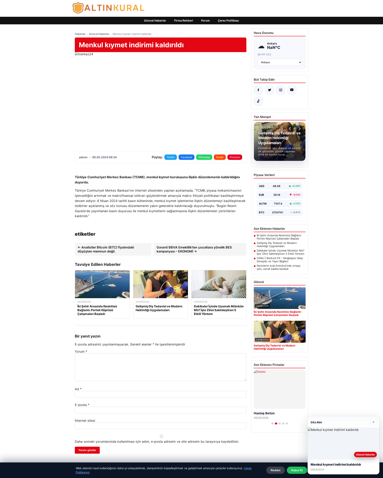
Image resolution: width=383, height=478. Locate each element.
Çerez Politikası (228, 20)
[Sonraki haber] (299, 128)
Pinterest (235, 157)
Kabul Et (297, 470)
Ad (78, 389)
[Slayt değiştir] (272, 424)
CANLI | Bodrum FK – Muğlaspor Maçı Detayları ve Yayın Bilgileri (280, 259)
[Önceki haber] (290, 128)
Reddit (219, 157)
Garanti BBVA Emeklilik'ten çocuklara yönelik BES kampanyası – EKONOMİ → (194, 249)
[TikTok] (258, 101)
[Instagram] (280, 90)
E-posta (82, 405)
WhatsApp (204, 157)
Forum (205, 20)
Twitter (171, 157)
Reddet (275, 470)
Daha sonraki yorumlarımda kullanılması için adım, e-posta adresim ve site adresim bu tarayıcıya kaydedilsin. (157, 441)
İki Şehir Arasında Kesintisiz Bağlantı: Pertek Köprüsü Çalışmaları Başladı (279, 237)
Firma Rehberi (183, 20)
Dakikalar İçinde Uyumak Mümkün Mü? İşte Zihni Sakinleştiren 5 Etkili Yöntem (280, 252)
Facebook (186, 157)
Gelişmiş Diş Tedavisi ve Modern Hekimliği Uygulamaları (277, 244)
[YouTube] (291, 90)
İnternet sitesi (85, 421)
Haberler (80, 34)
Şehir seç (265, 54)
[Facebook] (258, 90)
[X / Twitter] (269, 90)
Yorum (81, 351)
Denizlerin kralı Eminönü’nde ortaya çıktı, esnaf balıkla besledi (278, 267)
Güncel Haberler (155, 20)
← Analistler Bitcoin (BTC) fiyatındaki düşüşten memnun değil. (106, 249)
